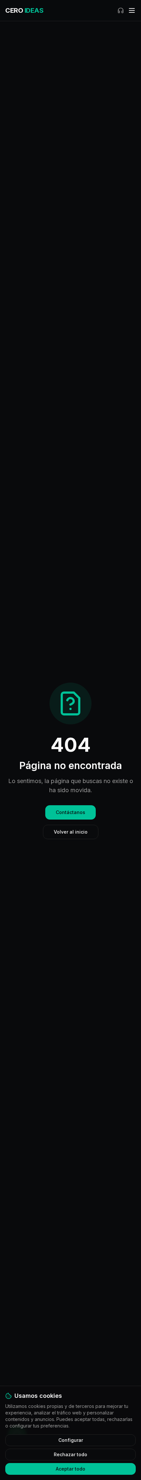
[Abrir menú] (132, 10)
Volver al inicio (71, 832)
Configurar (70, 1440)
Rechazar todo (70, 1454)
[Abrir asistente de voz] (120, 10)
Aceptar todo (70, 1469)
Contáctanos (70, 812)
